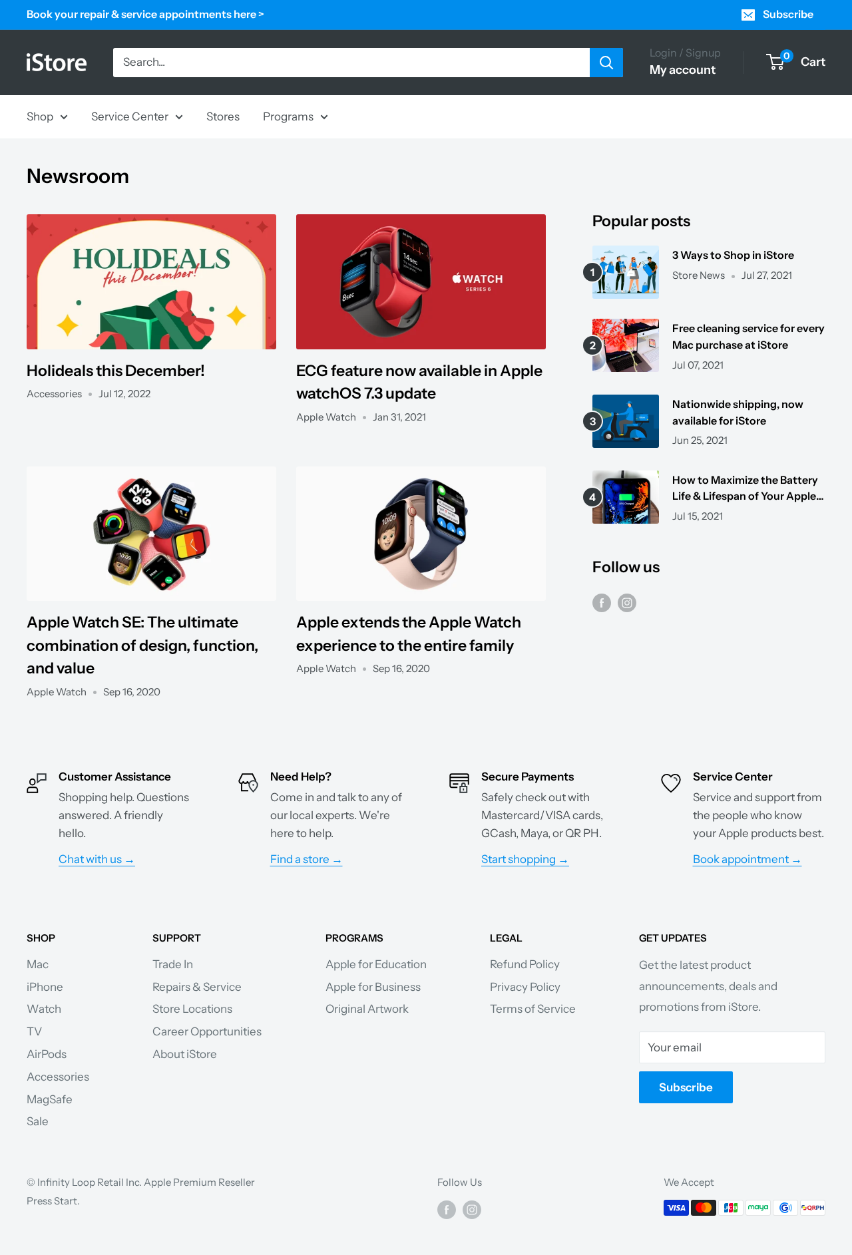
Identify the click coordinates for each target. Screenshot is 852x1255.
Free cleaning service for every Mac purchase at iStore (748, 336)
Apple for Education (376, 964)
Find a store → (306, 859)
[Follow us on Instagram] (627, 603)
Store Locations (192, 1008)
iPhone (45, 986)
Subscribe (788, 14)
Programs (288, 115)
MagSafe (50, 1099)
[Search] (606, 62)
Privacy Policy (525, 986)
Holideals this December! (116, 370)
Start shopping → (525, 859)
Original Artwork (367, 1008)
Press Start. (53, 1200)
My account (683, 70)
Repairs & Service (197, 986)
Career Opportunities (207, 1031)
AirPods (47, 1054)
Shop (40, 115)
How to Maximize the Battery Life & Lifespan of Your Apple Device (745, 489)
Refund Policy (525, 964)
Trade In (172, 964)
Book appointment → (747, 859)
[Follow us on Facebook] (601, 603)
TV (34, 1031)
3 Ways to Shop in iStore (733, 255)
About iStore (184, 1054)
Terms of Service (533, 1008)
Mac (38, 964)
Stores (223, 115)
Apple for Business (373, 986)
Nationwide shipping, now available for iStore (737, 412)
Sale (38, 1121)
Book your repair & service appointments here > (145, 14)
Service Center (129, 115)
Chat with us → (97, 859)
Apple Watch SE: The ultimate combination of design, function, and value (142, 645)
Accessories (58, 1076)
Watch (44, 1008)
